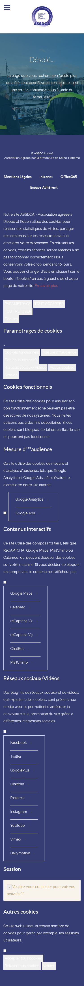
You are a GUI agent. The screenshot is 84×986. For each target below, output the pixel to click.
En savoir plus (46, 286)
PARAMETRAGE (18, 304)
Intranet (46, 177)
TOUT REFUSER (18, 311)
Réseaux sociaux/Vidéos (25, 367)
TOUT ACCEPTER (49, 304)
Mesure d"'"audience (59, 352)
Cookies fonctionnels (22, 352)
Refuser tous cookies (22, 966)
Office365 (68, 177)
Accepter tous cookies (23, 958)
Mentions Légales (18, 177)
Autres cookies (62, 367)
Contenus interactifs (21, 360)
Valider (48, 966)
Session (11, 375)
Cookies (11, 319)
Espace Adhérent (44, 187)
